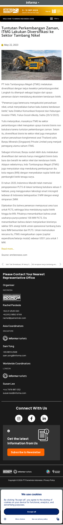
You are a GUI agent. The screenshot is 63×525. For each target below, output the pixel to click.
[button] (54, 18)
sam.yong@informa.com (14, 355)
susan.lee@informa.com (14, 393)
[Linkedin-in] (44, 418)
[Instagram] (18, 418)
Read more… (7, 248)
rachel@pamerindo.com (14, 318)
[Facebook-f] (31, 418)
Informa (31, 2)
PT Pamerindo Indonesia (32, 480)
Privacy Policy (49, 480)
